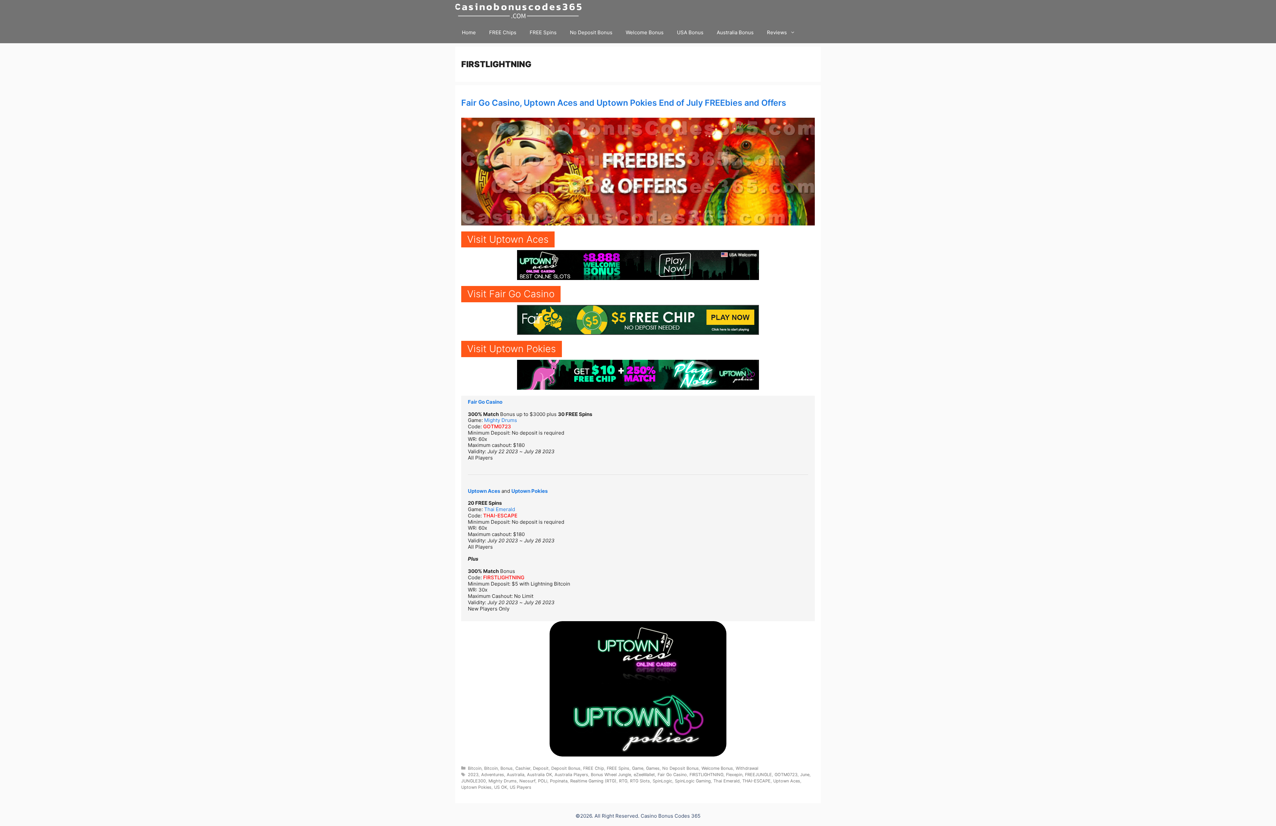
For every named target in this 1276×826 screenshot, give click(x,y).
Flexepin (734, 774)
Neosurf (527, 780)
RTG (623, 780)
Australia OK (539, 774)
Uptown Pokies (529, 491)
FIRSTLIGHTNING (503, 577)
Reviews (777, 32)
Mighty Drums (500, 420)
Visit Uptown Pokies (511, 348)
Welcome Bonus (645, 32)
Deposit (541, 768)
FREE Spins (543, 32)
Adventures (492, 774)
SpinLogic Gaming (693, 780)
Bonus (506, 768)
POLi (542, 780)
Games (653, 768)
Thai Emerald (499, 509)
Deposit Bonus (566, 768)
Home (469, 32)
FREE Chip (593, 768)
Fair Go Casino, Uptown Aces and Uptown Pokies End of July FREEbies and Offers (623, 103)
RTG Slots (640, 780)
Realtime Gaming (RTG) (593, 780)
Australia (515, 774)
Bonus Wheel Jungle (611, 774)
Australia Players (571, 774)
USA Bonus (690, 32)
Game (637, 768)
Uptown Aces (484, 491)
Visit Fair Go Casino (511, 294)
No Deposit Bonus (591, 32)
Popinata (559, 780)
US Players (520, 787)
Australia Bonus (735, 32)
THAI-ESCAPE (500, 515)
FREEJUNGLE (758, 774)
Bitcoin (474, 768)
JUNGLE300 (473, 780)
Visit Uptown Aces (508, 239)
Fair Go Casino (485, 402)
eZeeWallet (644, 774)
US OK (500, 787)
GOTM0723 (497, 426)
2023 (473, 774)
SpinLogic (662, 780)
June (804, 774)
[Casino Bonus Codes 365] (520, 11)
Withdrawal (747, 768)
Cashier (522, 768)
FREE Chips (502, 32)
